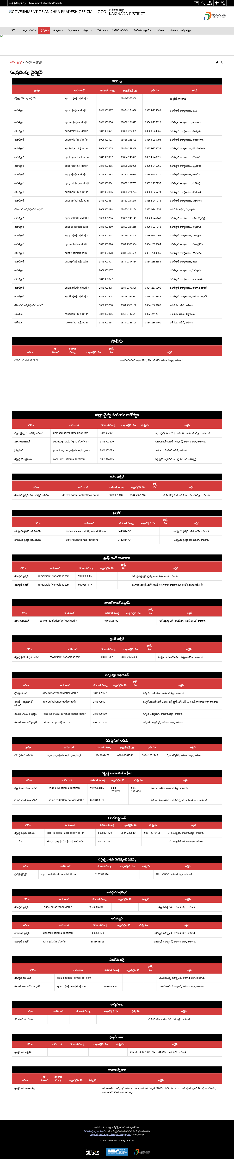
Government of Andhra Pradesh (45, 3)
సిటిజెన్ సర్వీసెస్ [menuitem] (120, 30)
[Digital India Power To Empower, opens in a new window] (142, 1152)
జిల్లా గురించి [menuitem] (28, 30)
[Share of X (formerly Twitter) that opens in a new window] (222, 62)
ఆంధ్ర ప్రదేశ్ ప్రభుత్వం (18, 3)
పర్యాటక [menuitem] (57, 30)
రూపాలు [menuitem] (160, 30)
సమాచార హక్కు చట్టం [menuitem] (180, 30)
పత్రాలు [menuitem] (86, 30)
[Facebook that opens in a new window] (217, 62)
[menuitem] (196, 3)
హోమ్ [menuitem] (13, 30)
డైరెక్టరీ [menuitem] (44, 30)
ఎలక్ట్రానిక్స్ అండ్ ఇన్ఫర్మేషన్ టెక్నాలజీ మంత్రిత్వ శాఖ (110, 1134)
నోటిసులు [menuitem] (101, 30)
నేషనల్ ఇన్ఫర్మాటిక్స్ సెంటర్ (94, 1131)
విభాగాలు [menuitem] (72, 30)
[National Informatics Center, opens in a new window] (117, 1152)
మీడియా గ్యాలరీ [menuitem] (141, 30)
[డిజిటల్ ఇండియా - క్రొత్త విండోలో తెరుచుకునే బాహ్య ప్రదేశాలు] (211, 23)
